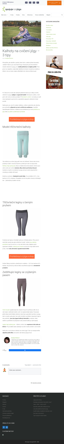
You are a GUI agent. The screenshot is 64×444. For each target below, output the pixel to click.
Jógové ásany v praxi (51, 34)
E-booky (18, 15)
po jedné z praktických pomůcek (16, 111)
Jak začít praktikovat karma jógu (40, 408)
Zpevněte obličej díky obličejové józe (41, 406)
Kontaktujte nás (6, 417)
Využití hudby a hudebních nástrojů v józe (42, 411)
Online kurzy (30, 15)
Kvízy (23, 15)
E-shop (11, 15)
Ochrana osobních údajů (8, 413)
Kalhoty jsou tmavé (18, 246)
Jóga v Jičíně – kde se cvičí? (39, 404)
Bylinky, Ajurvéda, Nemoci (52, 47)
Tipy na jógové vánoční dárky (39, 415)
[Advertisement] (21, 83)
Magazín (48, 15)
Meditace (48, 45)
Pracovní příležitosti (6, 415)
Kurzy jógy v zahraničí (51, 41)
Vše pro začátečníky (39, 15)
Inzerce (4, 406)
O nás (3, 408)
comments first (37, 365)
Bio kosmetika (49, 50)
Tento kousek (6, 310)
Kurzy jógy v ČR (49, 38)
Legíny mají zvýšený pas (8, 324)
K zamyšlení (49, 29)
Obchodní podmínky (7, 411)
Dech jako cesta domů (38, 413)
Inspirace (48, 32)
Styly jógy (48, 36)
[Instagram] (7, 427)
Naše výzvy (3, 15)
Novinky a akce (49, 25)
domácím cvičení (26, 97)
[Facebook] (3, 427)
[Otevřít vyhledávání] (62, 15)
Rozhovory (48, 27)
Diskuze (4, 404)
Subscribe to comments (37, 382)
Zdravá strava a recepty (51, 43)
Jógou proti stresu (37, 400)
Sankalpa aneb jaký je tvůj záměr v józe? (42, 402)
